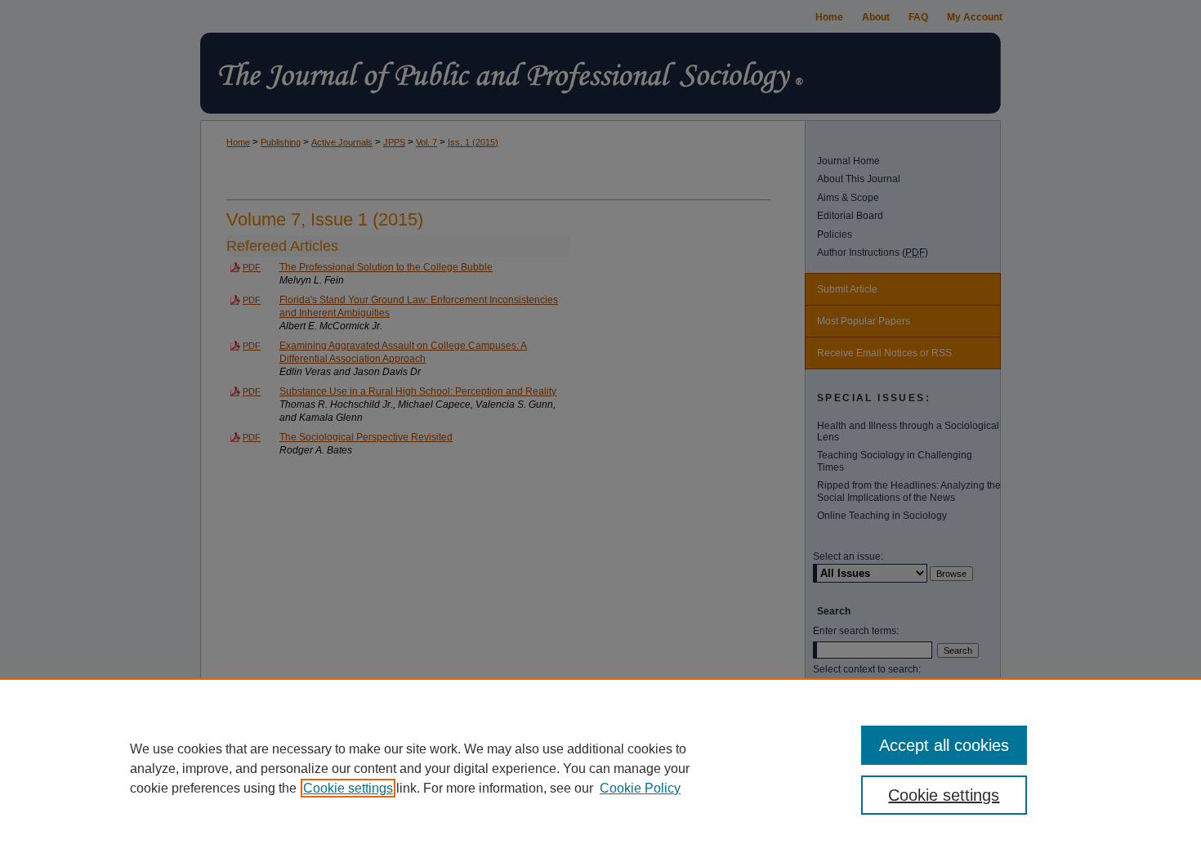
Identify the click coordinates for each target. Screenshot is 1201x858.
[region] (600, 768)
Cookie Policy (640, 788)
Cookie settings (348, 788)
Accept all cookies (944, 745)
